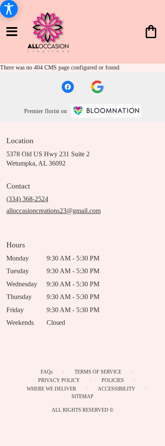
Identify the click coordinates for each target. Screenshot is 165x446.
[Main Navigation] (12, 32)
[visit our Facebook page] (67, 86)
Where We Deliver (51, 389)
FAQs (47, 372)
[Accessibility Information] (9, 9)
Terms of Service (97, 372)
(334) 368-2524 (27, 198)
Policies (113, 380)
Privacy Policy (59, 380)
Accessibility (116, 389)
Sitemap (83, 396)
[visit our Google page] (97, 86)
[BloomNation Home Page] (106, 111)
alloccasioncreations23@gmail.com (53, 210)
